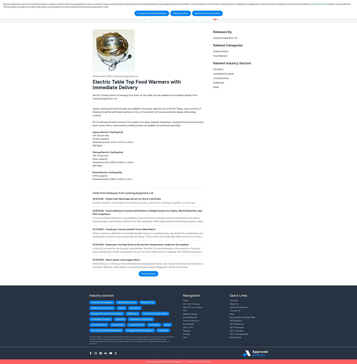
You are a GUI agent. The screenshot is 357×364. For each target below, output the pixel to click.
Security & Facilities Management (106, 330)
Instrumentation (98, 325)
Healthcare (218, 82)
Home (185, 300)
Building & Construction (102, 308)
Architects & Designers (101, 302)
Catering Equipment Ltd (225, 38)
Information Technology (141, 319)
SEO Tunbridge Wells (239, 334)
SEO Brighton (236, 321)
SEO (185, 310)
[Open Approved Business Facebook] (90, 353)
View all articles (148, 274)
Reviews (186, 331)
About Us (234, 304)
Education (218, 69)
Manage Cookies (180, 13)
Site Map (234, 300)
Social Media (188, 324)
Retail (216, 87)
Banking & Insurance (127, 302)
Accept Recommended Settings (151, 13)
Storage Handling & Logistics (140, 330)
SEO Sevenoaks (237, 327)
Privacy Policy (320, 4)
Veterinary (163, 330)
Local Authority (221, 78)
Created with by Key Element (198, 362)
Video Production (191, 321)
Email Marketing (190, 317)
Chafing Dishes (220, 51)
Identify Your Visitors (192, 307)
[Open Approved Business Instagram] (95, 353)
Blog (232, 314)
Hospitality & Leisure (223, 73)
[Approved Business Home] (255, 353)
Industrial (120, 319)
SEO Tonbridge (236, 331)
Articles (186, 334)
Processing (154, 325)
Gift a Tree (188, 327)
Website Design (190, 314)
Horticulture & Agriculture (155, 313)
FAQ (185, 337)
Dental (122, 308)
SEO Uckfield (236, 337)
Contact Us (235, 310)
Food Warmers (220, 56)
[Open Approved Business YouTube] (110, 353)
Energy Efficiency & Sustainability (106, 313)
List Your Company (191, 304)
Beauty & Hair (147, 302)
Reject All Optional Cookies (207, 13)
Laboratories (118, 325)
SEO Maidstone (237, 324)
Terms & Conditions (239, 307)
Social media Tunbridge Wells (242, 317)
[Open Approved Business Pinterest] (100, 353)
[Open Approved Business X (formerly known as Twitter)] (115, 353)
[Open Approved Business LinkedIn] (105, 353)
